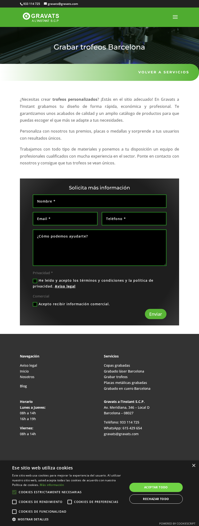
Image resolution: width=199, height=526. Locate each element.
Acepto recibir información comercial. (74, 304)
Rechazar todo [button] (156, 499)
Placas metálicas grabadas (125, 382)
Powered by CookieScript (177, 523)
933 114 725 (129, 422)
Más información (52, 485)
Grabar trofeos (116, 376)
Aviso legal (65, 286)
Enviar (155, 314)
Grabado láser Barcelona (124, 371)
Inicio (24, 371)
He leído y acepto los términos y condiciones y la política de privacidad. (93, 283)
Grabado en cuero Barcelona (127, 388)
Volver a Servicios (163, 72)
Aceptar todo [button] (156, 487)
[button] (68, 519)
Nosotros (27, 376)
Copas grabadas (117, 365)
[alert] (99, 493)
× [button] (193, 465)
